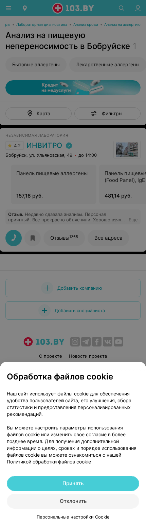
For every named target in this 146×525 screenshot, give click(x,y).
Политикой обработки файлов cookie (49, 461)
